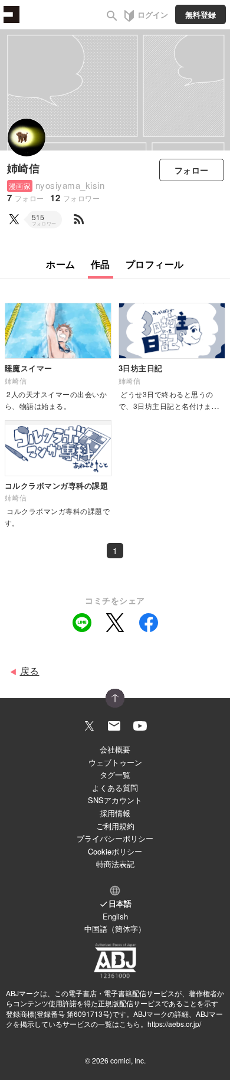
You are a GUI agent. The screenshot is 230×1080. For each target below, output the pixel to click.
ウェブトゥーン (115, 762)
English (115, 916)
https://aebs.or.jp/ (174, 1024)
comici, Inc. (128, 1060)
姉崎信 (23, 168)
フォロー (192, 170)
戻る (30, 671)
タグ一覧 (115, 774)
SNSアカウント (115, 800)
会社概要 (115, 749)
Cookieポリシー (115, 851)
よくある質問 (115, 787)
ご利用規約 (115, 826)
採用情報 (115, 813)
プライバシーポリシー (115, 838)
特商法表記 (115, 863)
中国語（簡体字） (115, 928)
